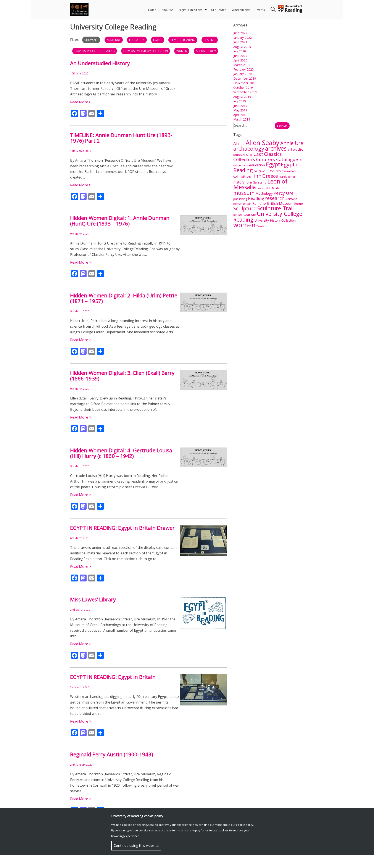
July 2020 (239, 51)
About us (168, 10)
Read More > (80, 102)
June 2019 (240, 106)
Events (260, 10)
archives (276, 148)
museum (244, 192)
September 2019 (245, 92)
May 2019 (240, 110)
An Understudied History (100, 63)
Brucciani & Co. (243, 155)
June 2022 (240, 33)
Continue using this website (136, 845)
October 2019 (243, 87)
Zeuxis (260, 226)
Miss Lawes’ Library (93, 599)
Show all (91, 40)
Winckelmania (241, 10)
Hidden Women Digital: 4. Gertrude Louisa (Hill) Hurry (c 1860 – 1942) (121, 453)
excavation (289, 171)
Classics (273, 154)
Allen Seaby (262, 142)
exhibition (242, 176)
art (289, 149)
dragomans (240, 165)
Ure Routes (218, 10)
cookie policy (244, 825)
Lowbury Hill (264, 188)
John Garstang (255, 182)
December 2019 (244, 78)
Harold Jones (287, 177)
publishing (240, 199)
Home (152, 10)
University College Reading (94, 51)
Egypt (157, 40)
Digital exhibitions (191, 10)
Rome (298, 203)
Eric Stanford (261, 171)
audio (298, 149)
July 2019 (239, 101)
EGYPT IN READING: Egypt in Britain (113, 676)
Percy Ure (283, 193)
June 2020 (240, 56)
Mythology (264, 193)
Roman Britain (242, 204)
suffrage (238, 214)
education (137, 40)
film (256, 175)
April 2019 (240, 115)
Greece (270, 175)
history (239, 182)
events (275, 170)
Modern (277, 188)
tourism (249, 214)
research (275, 198)
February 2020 (243, 69)
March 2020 (241, 65)
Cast (258, 154)
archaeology (206, 51)
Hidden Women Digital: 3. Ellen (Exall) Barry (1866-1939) (122, 375)
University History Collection (145, 51)
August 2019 (242, 97)
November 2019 (244, 83)
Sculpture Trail (275, 208)
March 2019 (241, 119)
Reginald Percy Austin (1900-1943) (111, 754)
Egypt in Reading (183, 40)
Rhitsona (291, 199)
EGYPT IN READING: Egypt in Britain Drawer (122, 527)
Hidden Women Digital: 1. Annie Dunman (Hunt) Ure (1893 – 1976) (119, 220)
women (181, 51)
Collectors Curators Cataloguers (267, 159)
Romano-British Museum (272, 203)
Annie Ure (114, 40)
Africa (239, 143)
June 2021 (240, 42)
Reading (210, 40)
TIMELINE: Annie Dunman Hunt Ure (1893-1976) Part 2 (121, 137)
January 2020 (242, 74)
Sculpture (244, 208)
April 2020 (240, 60)
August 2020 (242, 47)
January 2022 (242, 37)
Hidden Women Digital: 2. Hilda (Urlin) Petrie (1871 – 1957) (123, 298)
